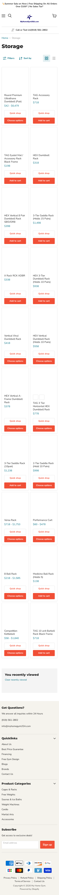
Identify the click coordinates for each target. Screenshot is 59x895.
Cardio (5, 809)
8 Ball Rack (10, 573)
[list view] (53, 58)
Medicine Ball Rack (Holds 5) (43, 575)
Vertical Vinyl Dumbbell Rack (12, 337)
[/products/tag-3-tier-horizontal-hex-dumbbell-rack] (43, 381)
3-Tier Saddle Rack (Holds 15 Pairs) (43, 217)
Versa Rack (10, 520)
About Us (6, 744)
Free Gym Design (10, 759)
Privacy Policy (10, 877)
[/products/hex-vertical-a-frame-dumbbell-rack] (15, 381)
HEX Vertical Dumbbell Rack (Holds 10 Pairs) (42, 339)
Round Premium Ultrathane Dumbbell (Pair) (13, 98)
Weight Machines (10, 804)
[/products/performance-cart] (43, 505)
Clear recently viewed (16, 680)
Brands (5, 769)
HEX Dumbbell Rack (41, 157)
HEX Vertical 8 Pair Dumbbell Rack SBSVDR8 (14, 218)
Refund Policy (27, 877)
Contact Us (7, 774)
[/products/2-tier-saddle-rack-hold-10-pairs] (43, 448)
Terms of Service (22, 881)
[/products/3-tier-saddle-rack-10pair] (15, 448)
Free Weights (8, 794)
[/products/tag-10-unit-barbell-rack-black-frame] (43, 616)
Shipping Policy (44, 877)
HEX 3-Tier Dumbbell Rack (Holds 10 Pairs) (42, 279)
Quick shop (15, 113)
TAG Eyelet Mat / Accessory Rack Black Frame (13, 158)
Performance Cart (42, 520)
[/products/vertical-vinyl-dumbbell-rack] (15, 321)
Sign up (47, 844)
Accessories (8, 819)
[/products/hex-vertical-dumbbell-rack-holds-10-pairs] (43, 321)
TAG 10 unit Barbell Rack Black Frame (44, 632)
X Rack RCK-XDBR (14, 275)
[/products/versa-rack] (15, 505)
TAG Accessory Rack (41, 96)
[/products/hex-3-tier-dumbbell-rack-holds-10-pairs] (43, 261)
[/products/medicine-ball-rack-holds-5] (43, 559)
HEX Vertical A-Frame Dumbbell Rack (13, 399)
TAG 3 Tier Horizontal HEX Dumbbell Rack (41, 406)
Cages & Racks (9, 789)
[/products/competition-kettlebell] (15, 616)
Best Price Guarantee (12, 749)
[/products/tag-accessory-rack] (43, 80)
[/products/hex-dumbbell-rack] (43, 140)
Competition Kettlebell (10, 632)
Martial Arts (8, 814)
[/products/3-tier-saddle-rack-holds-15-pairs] (43, 200)
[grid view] (46, 58)
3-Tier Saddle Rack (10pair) (14, 465)
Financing (6, 754)
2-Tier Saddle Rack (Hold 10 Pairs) (43, 465)
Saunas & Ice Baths (12, 799)
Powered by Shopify (29, 889)
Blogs (5, 764)
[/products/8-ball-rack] (15, 559)
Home (5, 38)
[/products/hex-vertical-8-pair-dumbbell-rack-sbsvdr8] (15, 200)
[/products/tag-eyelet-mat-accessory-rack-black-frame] (15, 140)
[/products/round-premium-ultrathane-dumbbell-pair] (15, 80)
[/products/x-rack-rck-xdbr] (15, 261)
